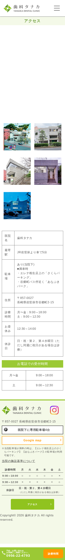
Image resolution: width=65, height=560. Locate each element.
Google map (32, 440)
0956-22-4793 (18, 555)
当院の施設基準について (18, 461)
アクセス (32, 504)
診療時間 (53, 553)
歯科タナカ (26, 8)
